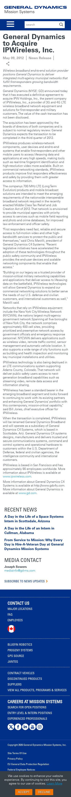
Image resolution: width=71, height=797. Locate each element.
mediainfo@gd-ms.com (19, 570)
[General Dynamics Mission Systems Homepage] (35, 11)
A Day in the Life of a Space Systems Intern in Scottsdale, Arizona (34, 518)
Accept (24, 792)
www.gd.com (28, 493)
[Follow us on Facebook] (18, 729)
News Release (40, 58)
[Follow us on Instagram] (39, 729)
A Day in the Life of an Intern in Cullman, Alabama (29, 530)
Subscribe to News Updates (24, 581)
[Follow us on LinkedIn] (25, 729)
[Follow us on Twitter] (11, 729)
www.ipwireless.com (17, 476)
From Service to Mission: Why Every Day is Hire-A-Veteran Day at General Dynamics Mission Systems (34, 544)
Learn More (54, 783)
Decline (44, 792)
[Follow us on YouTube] (32, 729)
